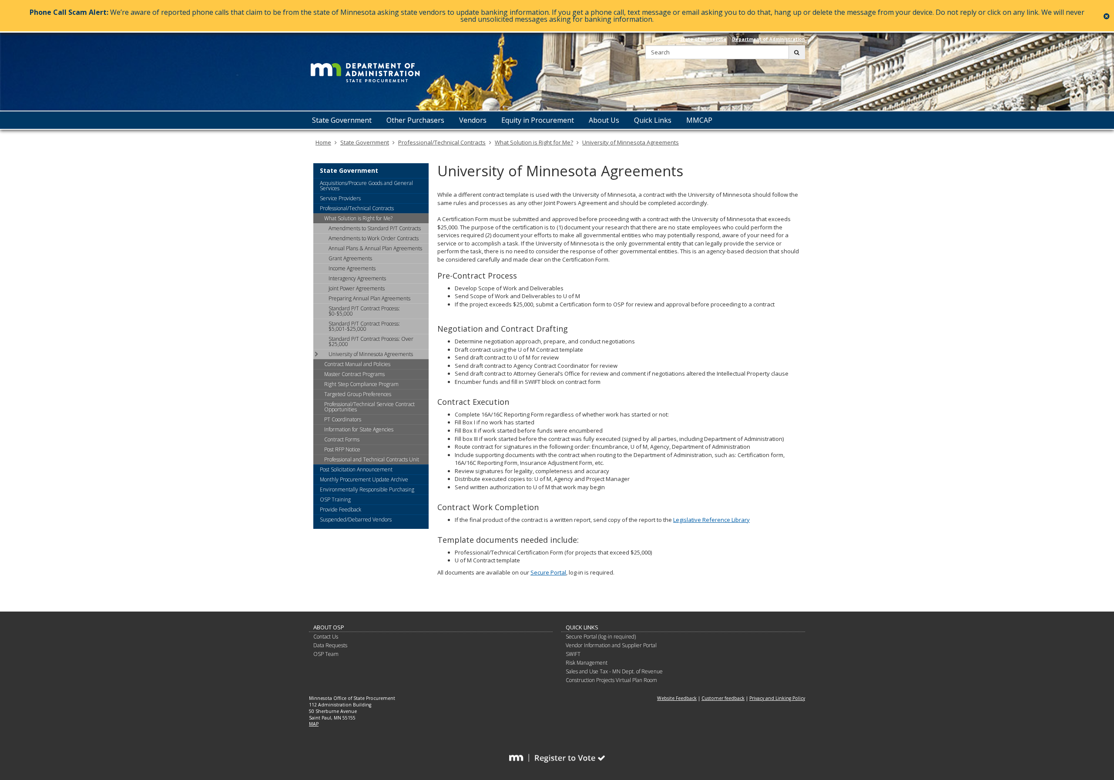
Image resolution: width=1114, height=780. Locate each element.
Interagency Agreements (357, 278)
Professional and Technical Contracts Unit (371, 459)
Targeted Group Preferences (357, 394)
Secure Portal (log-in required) (601, 636)
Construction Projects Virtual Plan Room (611, 680)
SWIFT (573, 654)
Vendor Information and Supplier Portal (611, 645)
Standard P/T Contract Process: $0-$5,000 (364, 311)
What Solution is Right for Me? (534, 142)
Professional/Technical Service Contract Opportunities (369, 406)
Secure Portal (548, 572)
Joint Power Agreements (357, 288)
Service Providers (340, 198)
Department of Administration (768, 39)
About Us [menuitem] (604, 120)
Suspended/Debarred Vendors (356, 519)
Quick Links (582, 627)
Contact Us (325, 636)
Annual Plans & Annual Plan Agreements (375, 248)
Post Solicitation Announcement (356, 469)
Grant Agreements (350, 258)
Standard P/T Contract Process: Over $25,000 (371, 341)
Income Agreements (352, 268)
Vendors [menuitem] (473, 120)
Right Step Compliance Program (361, 384)
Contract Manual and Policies (357, 364)
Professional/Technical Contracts (442, 142)
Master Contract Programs (354, 374)
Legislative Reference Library (711, 520)
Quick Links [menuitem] (652, 120)
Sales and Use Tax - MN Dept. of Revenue (614, 671)
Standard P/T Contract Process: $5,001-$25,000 (364, 326)
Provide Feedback (340, 509)
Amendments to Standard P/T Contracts (375, 228)
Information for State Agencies (358, 429)
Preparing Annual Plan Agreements (369, 298)
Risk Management (586, 662)
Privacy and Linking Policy (777, 698)
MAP (314, 724)
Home (323, 142)
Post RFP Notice (342, 449)
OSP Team (326, 654)
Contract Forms (341, 439)
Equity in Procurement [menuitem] (537, 120)
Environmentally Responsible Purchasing (367, 489)
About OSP (328, 627)
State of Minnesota (703, 39)
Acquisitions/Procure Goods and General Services (366, 185)
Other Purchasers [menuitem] (415, 120)
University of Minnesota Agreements (630, 142)
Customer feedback (723, 698)
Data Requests (330, 645)
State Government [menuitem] (342, 120)
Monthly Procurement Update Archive (364, 479)
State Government (364, 142)
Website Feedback (677, 698)
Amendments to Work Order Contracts (374, 238)
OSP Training (335, 499)
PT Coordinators (342, 419)
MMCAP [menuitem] (699, 120)
